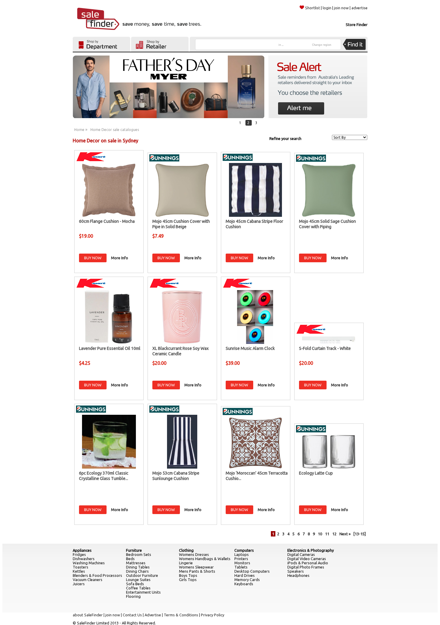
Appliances (82, 550)
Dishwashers (84, 559)
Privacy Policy (212, 615)
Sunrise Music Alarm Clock (250, 348)
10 (320, 534)
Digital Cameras (301, 554)
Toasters (80, 567)
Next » (345, 534)
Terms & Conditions (181, 615)
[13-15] (359, 534)
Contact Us (132, 615)
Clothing (186, 550)
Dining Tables (138, 567)
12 (334, 534)
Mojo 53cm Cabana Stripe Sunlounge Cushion (175, 476)
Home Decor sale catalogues (114, 130)
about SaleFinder (88, 615)
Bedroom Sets (138, 554)
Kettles (79, 571)
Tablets (241, 567)
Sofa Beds (135, 584)
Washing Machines (89, 563)
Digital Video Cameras (306, 559)
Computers (244, 550)
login (327, 8)
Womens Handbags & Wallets (204, 559)
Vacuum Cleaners (87, 579)
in (280, 44)
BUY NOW (92, 258)
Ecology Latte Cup (316, 473)
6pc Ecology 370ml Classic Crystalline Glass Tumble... (103, 476)
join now (341, 8)
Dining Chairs (137, 571)
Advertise (153, 615)
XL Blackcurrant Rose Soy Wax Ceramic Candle (180, 351)
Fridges (79, 554)
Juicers (79, 584)
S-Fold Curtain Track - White (325, 348)
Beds (130, 559)
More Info (119, 258)
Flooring (133, 596)
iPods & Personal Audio (307, 563)
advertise (359, 8)
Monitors (242, 563)
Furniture (134, 550)
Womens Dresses (194, 554)
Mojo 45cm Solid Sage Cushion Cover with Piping (327, 224)
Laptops (241, 554)
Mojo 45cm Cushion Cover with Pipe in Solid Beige (181, 224)
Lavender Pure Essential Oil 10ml (109, 348)
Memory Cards (247, 579)
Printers (241, 559)
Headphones (298, 575)
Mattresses (135, 563)
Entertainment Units (143, 592)
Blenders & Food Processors (97, 575)
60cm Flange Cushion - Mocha (107, 221)
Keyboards (243, 584)
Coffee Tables (138, 588)
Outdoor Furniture (142, 575)
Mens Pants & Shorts (197, 571)
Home (79, 130)
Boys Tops (188, 575)
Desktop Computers (252, 571)
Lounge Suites (138, 579)
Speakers (295, 571)
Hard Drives (244, 575)
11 (327, 534)
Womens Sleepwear (196, 567)
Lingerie (186, 563)
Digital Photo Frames (305, 567)
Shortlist (312, 8)
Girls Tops (188, 579)
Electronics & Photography (310, 550)
